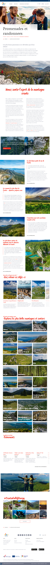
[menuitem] (34, 549)
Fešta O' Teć (29, 453)
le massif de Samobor (13, 123)
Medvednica (7, 123)
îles (4, 203)
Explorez (5, 148)
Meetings (26, 540)
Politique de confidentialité (40, 563)
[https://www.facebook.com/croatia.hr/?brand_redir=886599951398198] (18, 535)
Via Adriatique (36, 301)
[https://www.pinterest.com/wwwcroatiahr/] (24, 535)
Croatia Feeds (38, 540)
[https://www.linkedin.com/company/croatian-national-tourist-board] (28, 535)
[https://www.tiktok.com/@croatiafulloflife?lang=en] (30, 535)
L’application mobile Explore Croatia (25, 0)
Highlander (6, 301)
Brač (27, 130)
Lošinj (32, 130)
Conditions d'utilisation (34, 563)
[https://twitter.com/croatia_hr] (22, 535)
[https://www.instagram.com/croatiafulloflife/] (20, 535)
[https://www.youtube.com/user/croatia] (26, 535)
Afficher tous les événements (40, 466)
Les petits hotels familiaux (40, 541)
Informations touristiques (18, 542)
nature (16, 259)
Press (26, 542)
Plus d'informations (31, 183)
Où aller (15, 541)
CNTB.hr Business (28, 541)
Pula (49, 455)
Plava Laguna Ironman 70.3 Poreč (40, 454)
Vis (35, 130)
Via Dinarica (21, 301)
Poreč (38, 458)
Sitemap (46, 563)
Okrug (27, 455)
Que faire (15, 540)
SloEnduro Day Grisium (18, 453)
